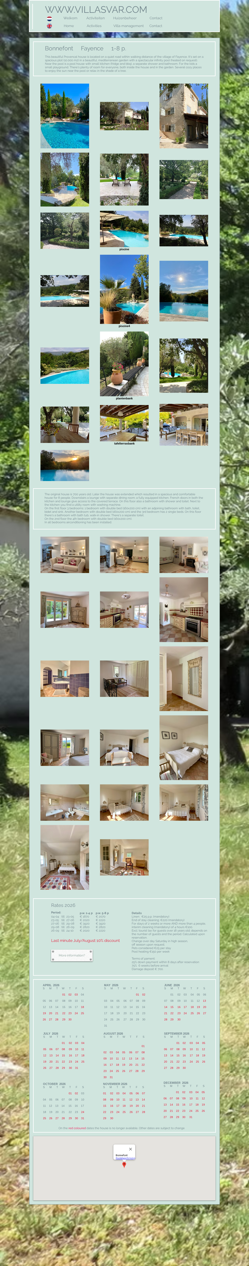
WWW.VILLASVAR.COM (95, 9)
